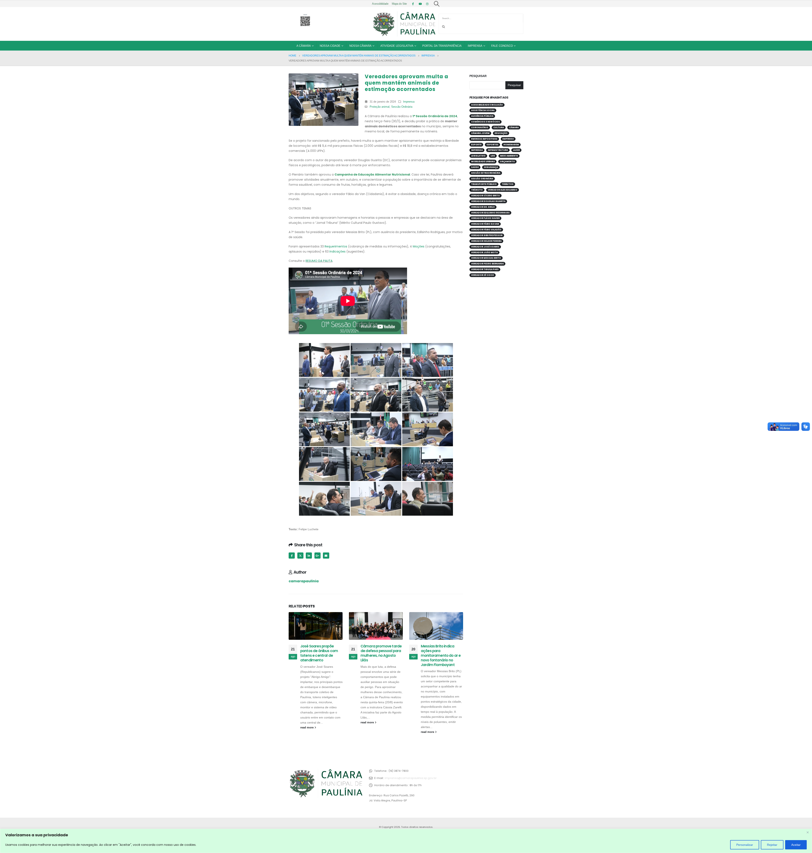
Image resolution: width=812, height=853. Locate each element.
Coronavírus (479, 127)
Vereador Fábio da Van (485, 223)
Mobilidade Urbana (483, 161)
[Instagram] (427, 4)
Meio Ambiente (509, 155)
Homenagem (511, 144)
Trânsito (477, 189)
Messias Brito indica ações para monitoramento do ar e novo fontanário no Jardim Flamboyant (441, 655)
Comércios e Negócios (485, 121)
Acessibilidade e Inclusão (487, 104)
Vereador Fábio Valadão (486, 229)
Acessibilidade (380, 3)
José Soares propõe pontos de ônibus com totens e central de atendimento (319, 653)
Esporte (476, 144)
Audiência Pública (482, 116)
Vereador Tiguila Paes (485, 269)
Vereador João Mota (484, 252)
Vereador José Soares (485, 246)
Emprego (508, 138)
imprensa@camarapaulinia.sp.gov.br (411, 778)
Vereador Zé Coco (482, 275)
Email (326, 555)
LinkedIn (309, 555)
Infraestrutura (498, 150)
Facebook (292, 555)
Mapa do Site (399, 3)
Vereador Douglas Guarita (488, 201)
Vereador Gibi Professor (486, 235)
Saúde (475, 167)
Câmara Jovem (480, 133)
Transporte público (484, 184)
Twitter (300, 555)
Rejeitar (772, 844)
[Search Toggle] (436, 4)
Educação (501, 133)
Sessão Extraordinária (485, 172)
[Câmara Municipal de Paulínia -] (404, 24)
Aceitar (796, 844)
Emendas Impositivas (484, 138)
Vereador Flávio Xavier (485, 218)
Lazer (516, 150)
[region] (406, 841)
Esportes (492, 144)
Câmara (514, 127)
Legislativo (478, 155)
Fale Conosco (502, 45)
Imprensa (475, 45)
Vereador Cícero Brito (485, 195)
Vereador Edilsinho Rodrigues (490, 212)
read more (307, 727)
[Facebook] (413, 4)
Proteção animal (380, 106)
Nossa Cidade (330, 45)
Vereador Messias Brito (486, 258)
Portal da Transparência (442, 45)
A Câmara (303, 45)
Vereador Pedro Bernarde (487, 263)
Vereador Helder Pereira (486, 241)
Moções (418, 246)
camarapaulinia (304, 581)
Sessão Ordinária (401, 106)
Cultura (498, 127)
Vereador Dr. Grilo (483, 207)
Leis (493, 155)
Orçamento (507, 161)
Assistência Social (483, 110)
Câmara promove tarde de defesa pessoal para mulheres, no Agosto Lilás (381, 653)
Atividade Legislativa (396, 45)
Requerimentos (336, 246)
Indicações (337, 251)
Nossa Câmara (360, 45)
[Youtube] (420, 4)
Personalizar (744, 844)
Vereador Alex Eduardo (502, 189)
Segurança (491, 167)
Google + (317, 555)
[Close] (807, 832)
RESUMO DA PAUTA (319, 261)
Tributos (507, 184)
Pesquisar (478, 76)
